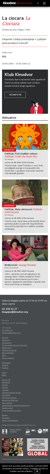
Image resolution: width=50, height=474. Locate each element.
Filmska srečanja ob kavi (11, 392)
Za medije (6, 418)
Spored (5, 337)
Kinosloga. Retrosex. (10, 400)
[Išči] (38, 3)
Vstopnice (6, 340)
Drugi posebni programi (11, 410)
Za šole (5, 385)
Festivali (5, 390)
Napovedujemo (8, 353)
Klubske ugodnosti (9, 350)
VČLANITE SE (15, 94)
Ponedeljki (6, 395)
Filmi (4, 355)
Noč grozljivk (7, 403)
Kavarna (5, 368)
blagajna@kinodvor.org (15, 312)
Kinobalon (9, 150)
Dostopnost (6, 343)
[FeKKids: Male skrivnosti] (25, 192)
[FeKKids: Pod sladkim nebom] (25, 137)
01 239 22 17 (9, 309)
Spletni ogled (7, 408)
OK (37, 471)
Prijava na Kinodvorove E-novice (14, 345)
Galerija (5, 365)
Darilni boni (6, 348)
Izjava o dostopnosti (10, 420)
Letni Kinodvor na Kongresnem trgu (16, 405)
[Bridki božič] (25, 248)
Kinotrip (5, 387)
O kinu (4, 372)
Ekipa (4, 375)
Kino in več (6, 380)
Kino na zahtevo (8, 358)
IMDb (4, 56)
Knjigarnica (6, 363)
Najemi (4, 415)
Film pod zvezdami (9, 398)
